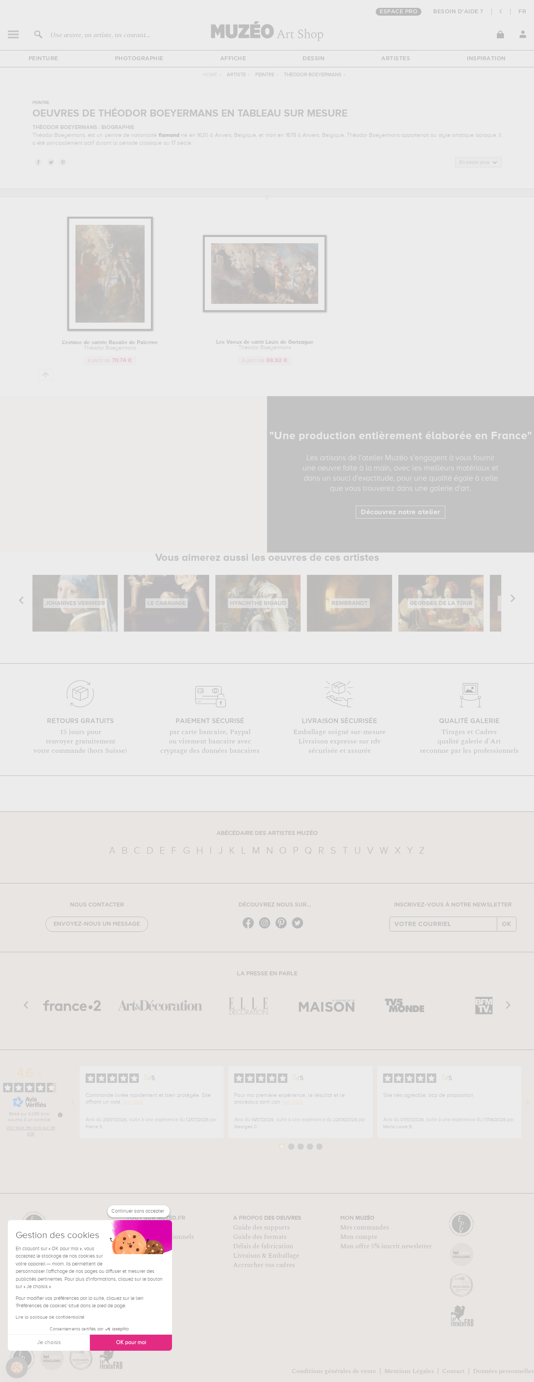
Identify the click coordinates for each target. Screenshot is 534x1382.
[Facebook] (250, 927)
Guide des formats (260, 1237)
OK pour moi (131, 1342)
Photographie (139, 58)
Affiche (233, 58)
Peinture (43, 58)
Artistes (395, 58)
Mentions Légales (409, 1371)
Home (210, 74)
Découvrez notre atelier (400, 512)
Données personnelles (503, 1371)
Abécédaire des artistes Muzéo (267, 833)
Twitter (50, 162)
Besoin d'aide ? (458, 11)
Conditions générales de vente (334, 1371)
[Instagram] (266, 927)
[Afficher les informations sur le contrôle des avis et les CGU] (60, 1115)
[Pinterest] (283, 927)
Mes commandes (364, 1227)
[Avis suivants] (527, 1102)
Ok (506, 924)
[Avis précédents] (73, 1102)
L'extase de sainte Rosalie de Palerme (110, 345)
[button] (17, 1367)
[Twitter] (299, 927)
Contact (453, 1371)
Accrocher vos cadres (264, 1265)
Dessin (313, 58)
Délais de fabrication (263, 1246)
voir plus (132, 1102)
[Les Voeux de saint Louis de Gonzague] (265, 310)
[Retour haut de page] (46, 375)
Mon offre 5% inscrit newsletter (386, 1246)
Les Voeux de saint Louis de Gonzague (265, 344)
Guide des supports (261, 1227)
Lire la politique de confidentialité (50, 1317)
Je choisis (49, 1342)
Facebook (37, 162)
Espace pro (399, 11)
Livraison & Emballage (266, 1256)
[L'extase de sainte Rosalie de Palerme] (110, 329)
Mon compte (358, 1237)
